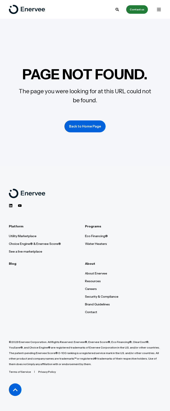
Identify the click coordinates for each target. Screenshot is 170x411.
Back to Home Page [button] (85, 126)
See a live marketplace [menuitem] (25, 251)
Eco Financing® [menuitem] (96, 236)
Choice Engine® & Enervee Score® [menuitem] (35, 244)
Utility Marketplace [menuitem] (23, 236)
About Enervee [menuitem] (96, 273)
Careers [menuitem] (91, 289)
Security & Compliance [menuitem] (101, 297)
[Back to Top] (15, 389)
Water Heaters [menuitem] (96, 244)
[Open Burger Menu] (159, 9)
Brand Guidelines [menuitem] (97, 304)
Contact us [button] (137, 9)
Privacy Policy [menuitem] (47, 371)
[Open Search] (118, 9)
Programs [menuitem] (93, 226)
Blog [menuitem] (12, 264)
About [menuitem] (90, 264)
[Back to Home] (27, 9)
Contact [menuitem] (91, 312)
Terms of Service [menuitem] (20, 371)
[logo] (27, 193)
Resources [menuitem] (93, 281)
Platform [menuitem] (16, 226)
